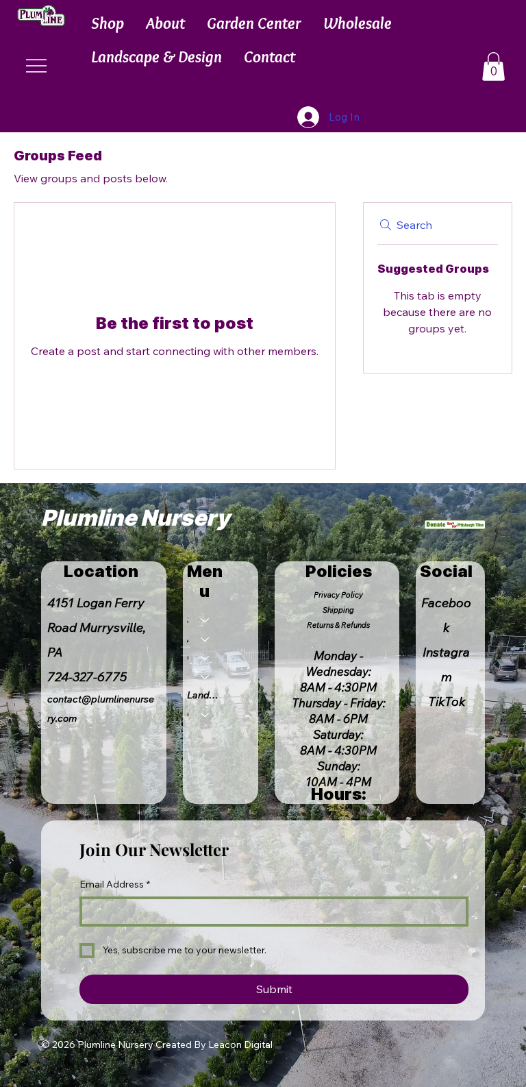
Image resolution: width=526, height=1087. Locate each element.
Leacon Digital (240, 1044)
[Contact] (205, 714)
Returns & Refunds (338, 625)
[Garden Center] (205, 658)
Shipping (338, 610)
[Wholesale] (205, 677)
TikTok (446, 701)
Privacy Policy (338, 595)
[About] (205, 639)
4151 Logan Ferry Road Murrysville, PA (96, 627)
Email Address (114, 884)
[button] (107, 23)
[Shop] (205, 620)
